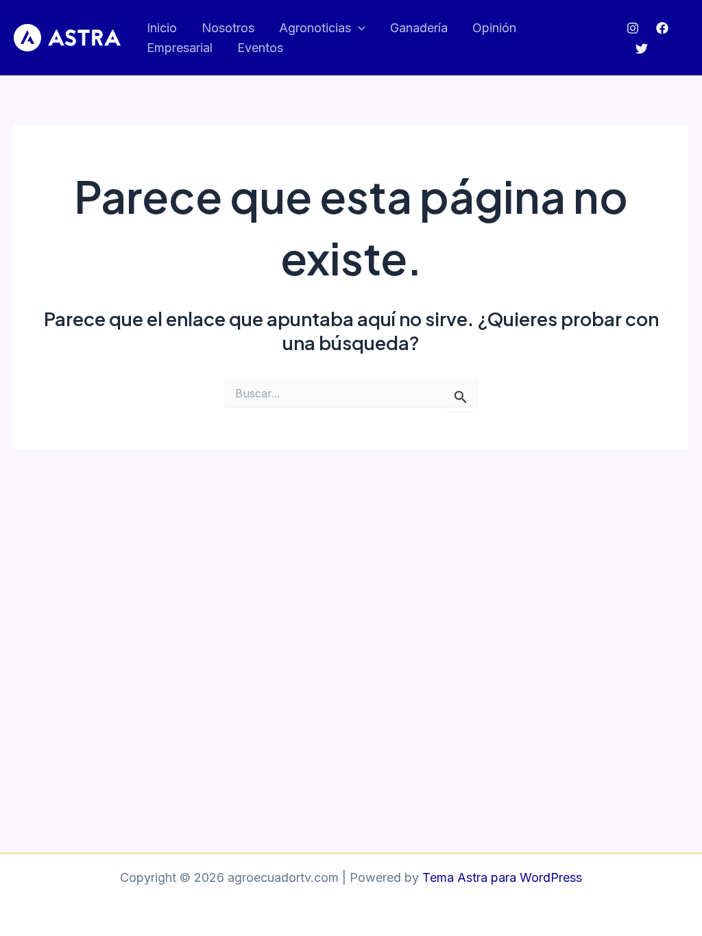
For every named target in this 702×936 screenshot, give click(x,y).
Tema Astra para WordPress (502, 877)
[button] (358, 28)
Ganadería (419, 28)
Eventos (260, 47)
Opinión (494, 28)
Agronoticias (315, 28)
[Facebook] (662, 28)
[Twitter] (642, 48)
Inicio (162, 28)
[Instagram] (633, 28)
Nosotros (228, 28)
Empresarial (180, 47)
